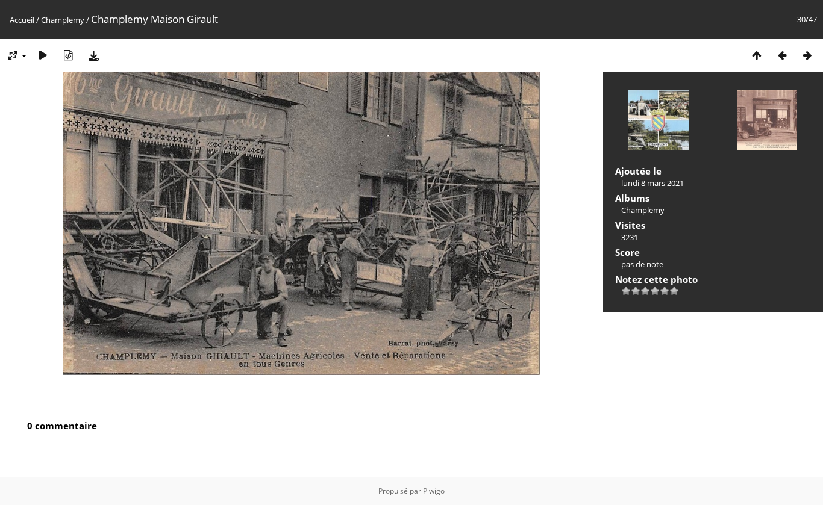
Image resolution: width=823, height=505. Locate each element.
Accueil (22, 19)
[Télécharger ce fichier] (93, 55)
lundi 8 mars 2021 (652, 183)
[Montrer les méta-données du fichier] (68, 55)
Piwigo (434, 491)
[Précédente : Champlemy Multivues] (782, 55)
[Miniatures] (756, 55)
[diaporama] (42, 55)
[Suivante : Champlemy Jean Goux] (807, 55)
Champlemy (62, 19)
